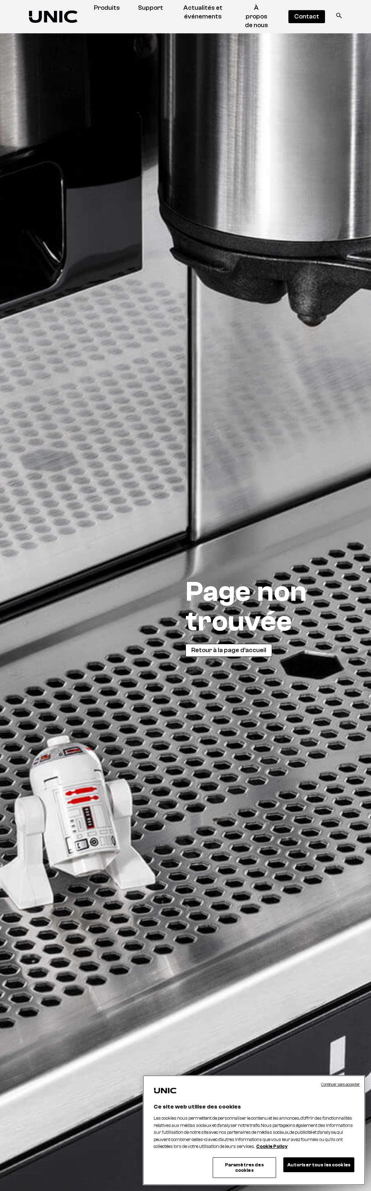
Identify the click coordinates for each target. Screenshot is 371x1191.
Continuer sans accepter (340, 1084)
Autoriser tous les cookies (318, 1164)
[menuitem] (107, 8)
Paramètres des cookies (244, 1167)
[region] (254, 1130)
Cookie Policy (272, 1146)
